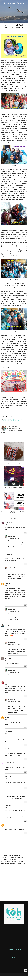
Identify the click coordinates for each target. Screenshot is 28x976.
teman (18, 419)
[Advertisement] (14, 882)
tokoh (22, 419)
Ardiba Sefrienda (9, 522)
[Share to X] (9, 416)
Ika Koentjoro (8, 658)
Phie (6, 791)
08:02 (6, 660)
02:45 (6, 556)
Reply (25, 532)
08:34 (6, 719)
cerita (11, 419)
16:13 (6, 764)
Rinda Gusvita (8, 805)
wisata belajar (5, 420)
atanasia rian (8, 749)
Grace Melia (8, 717)
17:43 (6, 827)
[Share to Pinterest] (11, 416)
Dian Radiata (8, 554)
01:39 (6, 524)
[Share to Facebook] (6, 416)
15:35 (6, 807)
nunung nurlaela (9, 625)
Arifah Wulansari (9, 682)
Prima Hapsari (9, 825)
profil (14, 419)
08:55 (6, 750)
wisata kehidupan (14, 420)
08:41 (6, 733)
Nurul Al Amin (8, 776)
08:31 (9, 646)
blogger (6, 419)
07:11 (6, 627)
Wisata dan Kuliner (14, 3)
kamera (11, 193)
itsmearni (7, 583)
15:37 (6, 793)
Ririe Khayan (8, 731)
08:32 (9, 613)
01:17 (6, 778)
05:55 (6, 585)
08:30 (9, 571)
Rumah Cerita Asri (10, 762)
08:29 (9, 540)
